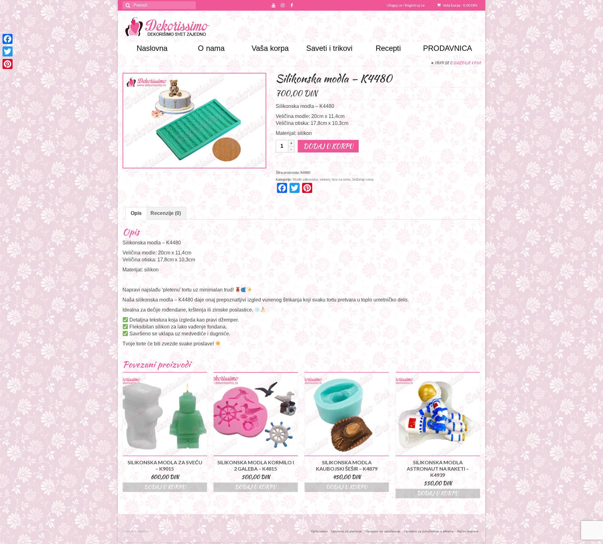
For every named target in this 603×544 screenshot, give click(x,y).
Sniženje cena (467, 62)
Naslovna (152, 48)
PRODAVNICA (447, 48)
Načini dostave (468, 531)
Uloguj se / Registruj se (406, 5)
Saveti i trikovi (329, 48)
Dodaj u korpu (328, 146)
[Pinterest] (7, 64)
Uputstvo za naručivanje (383, 531)
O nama (211, 48)
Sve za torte (341, 179)
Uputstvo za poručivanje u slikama (429, 531)
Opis (136, 213)
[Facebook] (7, 39)
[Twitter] (7, 51)
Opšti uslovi (319, 531)
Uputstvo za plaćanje (346, 531)
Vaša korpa (459, 5)
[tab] (136, 213)
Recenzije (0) (165, 213)
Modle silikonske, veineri (311, 179)
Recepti (388, 48)
